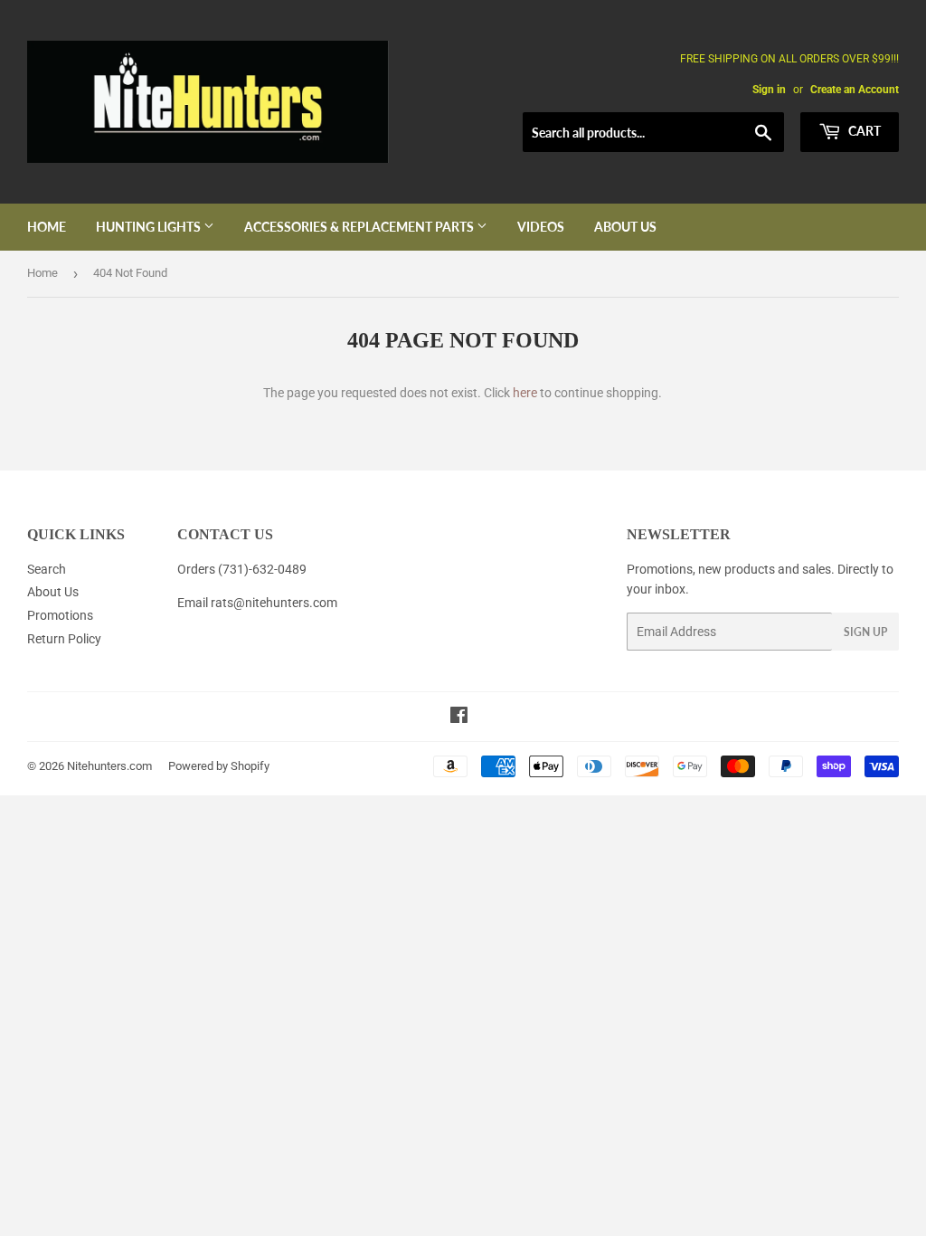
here (525, 392)
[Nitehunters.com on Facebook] (458, 717)
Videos (540, 226)
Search (46, 569)
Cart (863, 130)
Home (46, 226)
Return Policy (64, 639)
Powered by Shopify (218, 766)
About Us (625, 226)
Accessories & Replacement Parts (360, 226)
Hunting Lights (149, 226)
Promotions (60, 615)
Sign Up (865, 632)
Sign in (769, 89)
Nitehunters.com (109, 766)
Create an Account (854, 89)
